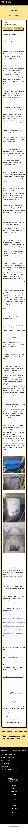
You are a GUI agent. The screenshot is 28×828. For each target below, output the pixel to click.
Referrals (14, 808)
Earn (14, 802)
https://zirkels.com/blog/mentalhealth (13, 626)
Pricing (14, 788)
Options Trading (5, 760)
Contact (14, 812)
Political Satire (5, 763)
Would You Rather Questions (9, 769)
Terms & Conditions (14, 816)
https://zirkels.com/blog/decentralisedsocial (15, 622)
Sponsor (18, 28)
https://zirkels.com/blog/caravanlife (13, 618)
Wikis (14, 805)
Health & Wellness (7, 731)
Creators (14, 799)
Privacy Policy (14, 819)
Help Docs (14, 791)
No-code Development (7, 757)
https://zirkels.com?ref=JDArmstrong (13, 677)
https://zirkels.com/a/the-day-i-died (13, 657)
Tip (8, 28)
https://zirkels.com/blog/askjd (11, 630)
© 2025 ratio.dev (14, 826)
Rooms (14, 794)
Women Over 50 (5, 766)
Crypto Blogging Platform (8, 754)
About (14, 785)
